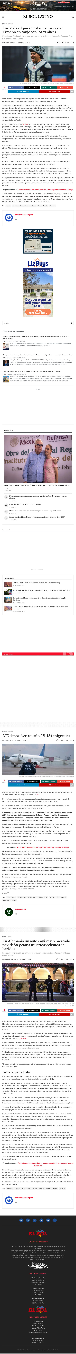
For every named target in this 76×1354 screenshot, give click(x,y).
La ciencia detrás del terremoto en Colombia (25, 504)
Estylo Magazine (38, 1321)
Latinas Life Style (38, 1323)
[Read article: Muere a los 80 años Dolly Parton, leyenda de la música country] (8, 584)
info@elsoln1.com (38, 1298)
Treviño (25, 124)
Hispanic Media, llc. (53, 1350)
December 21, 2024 (24, 42)
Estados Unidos (42, 897)
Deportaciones (22, 897)
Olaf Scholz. (22, 1038)
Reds (39, 206)
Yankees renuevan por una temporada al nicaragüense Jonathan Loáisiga (45, 189)
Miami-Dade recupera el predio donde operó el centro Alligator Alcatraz (35, 511)
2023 (8, 897)
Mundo (9, 936)
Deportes (10, 23)
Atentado (17, 1188)
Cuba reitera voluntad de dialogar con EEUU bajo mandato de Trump (43, 847)
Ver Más (38, 389)
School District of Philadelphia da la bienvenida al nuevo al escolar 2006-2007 (37, 517)
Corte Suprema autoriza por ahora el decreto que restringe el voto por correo (42, 590)
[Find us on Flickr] (48, 1220)
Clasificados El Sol (38, 1326)
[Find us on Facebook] (21, 1220)
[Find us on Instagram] (28, 1220)
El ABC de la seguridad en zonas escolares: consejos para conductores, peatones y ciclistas (31, 371)
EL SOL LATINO (38, 16)
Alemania (10, 1188)
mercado (41, 1188)
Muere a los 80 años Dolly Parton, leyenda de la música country (36, 583)
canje (8, 206)
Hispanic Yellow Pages (38, 1328)
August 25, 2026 (20, 585)
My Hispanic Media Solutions (38, 1332)
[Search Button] (73, 17)
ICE (38, 795)
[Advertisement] (19, 409)
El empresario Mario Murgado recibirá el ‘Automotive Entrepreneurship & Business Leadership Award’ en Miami (37, 355)
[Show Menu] (3, 17)
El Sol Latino (24, 206)
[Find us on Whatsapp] (55, 1220)
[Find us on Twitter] (35, 1220)
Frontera (52, 897)
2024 (13, 897)
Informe (63, 897)
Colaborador (7, 740)
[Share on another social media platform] (72, 91)
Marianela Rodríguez (10, 42)
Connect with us (7, 530)
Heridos (34, 1188)
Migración (10, 731)
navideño (62, 1188)
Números (6, 900)
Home (4, 23)
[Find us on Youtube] (41, 1220)
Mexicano (33, 206)
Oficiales (13, 900)
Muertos (48, 1188)
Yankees (52, 206)
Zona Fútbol (38, 1330)
